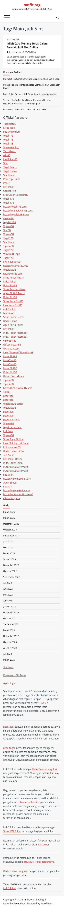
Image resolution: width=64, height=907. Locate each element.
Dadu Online (10, 321)
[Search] (57, 17)
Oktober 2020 (10, 642)
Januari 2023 (9, 559)
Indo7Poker (9, 281)
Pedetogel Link (11, 179)
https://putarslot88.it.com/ (18, 494)
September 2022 (11, 577)
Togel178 (8, 238)
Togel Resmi (10, 167)
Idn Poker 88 (10, 159)
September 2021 (11, 624)
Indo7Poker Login (13, 463)
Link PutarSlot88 (12, 305)
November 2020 (11, 636)
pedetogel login (11, 419)
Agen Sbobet (10, 482)
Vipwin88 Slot (11, 147)
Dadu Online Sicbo (13, 451)
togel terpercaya (12, 427)
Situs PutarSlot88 (13, 301)
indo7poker (9, 309)
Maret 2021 (9, 630)
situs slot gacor (11, 498)
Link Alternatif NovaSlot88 (18, 352)
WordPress (47, 903)
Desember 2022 (11, 565)
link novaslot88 (12, 262)
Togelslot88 (9, 124)
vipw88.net (9, 341)
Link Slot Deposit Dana (16, 443)
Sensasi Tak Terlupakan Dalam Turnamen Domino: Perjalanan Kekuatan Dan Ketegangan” (27, 101)
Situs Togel (9, 128)
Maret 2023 (9, 553)
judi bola (8, 431)
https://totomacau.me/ (15, 266)
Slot (5, 163)
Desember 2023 (11, 523)
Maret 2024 (9, 517)
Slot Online (13, 39)
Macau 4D (8, 313)
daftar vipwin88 (12, 344)
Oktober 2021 (10, 618)
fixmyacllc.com (11, 348)
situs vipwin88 (11, 132)
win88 (6, 155)
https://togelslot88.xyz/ (16, 214)
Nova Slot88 (10, 356)
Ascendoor (19, 903)
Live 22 (44, 703)
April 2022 (8, 600)
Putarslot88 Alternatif (15, 467)
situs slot (8, 475)
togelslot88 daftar (13, 404)
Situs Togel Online (13, 439)
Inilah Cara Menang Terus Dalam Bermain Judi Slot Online (27, 45)
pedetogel (8, 396)
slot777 (7, 486)
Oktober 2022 (10, 571)
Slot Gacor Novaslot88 (15, 195)
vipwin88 (8, 218)
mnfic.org (32, 5)
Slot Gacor (9, 175)
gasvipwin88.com (12, 274)
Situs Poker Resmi (13, 277)
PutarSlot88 (10, 285)
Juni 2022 (8, 588)
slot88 (6, 392)
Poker (6, 183)
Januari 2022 (9, 606)
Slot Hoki (8, 667)
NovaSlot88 (9, 360)
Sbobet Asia (9, 191)
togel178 (8, 136)
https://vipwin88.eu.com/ (17, 479)
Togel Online (10, 171)
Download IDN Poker (14, 675)
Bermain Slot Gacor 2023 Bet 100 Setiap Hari (25, 109)
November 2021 (11, 612)
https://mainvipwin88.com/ (18, 210)
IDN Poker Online (12, 459)
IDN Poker (8, 187)
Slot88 (7, 230)
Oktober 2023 (10, 529)
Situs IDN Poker (12, 831)
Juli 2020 (7, 653)
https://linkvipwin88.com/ (17, 388)
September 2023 (11, 535)
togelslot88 (9, 222)
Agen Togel (9, 683)
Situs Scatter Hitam (14, 289)
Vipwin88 (8, 226)
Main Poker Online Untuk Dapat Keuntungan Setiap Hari (30, 94)
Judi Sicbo (8, 455)
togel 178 (8, 199)
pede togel (9, 748)
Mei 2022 (8, 594)
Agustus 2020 (10, 648)
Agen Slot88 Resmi (14, 293)
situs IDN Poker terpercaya (39, 862)
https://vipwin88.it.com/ (16, 490)
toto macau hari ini (28, 802)
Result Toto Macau (13, 376)
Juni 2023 (8, 541)
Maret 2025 (9, 512)
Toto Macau (9, 151)
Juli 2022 (7, 583)
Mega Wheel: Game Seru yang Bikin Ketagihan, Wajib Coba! (31, 78)
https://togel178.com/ (15, 206)
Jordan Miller (15, 52)
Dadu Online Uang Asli (44, 769)
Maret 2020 (9, 659)
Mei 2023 (8, 547)
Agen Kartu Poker (13, 325)
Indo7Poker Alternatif (15, 333)
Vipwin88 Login (12, 254)
